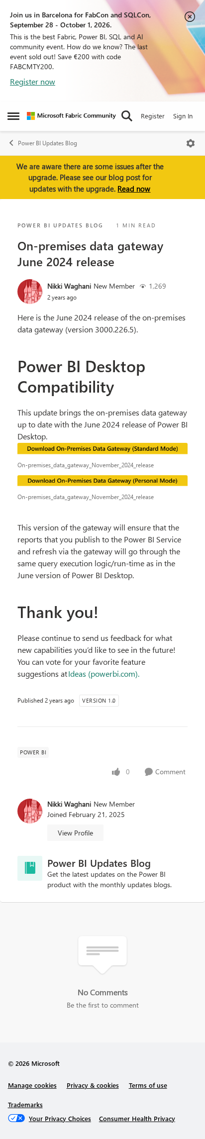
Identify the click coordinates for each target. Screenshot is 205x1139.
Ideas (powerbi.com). (103, 673)
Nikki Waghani (69, 286)
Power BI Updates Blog (47, 143)
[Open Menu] (191, 143)
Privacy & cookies (93, 1085)
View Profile (75, 832)
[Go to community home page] (71, 116)
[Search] (127, 116)
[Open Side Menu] (13, 115)
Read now (133, 189)
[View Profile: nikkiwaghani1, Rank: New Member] (29, 291)
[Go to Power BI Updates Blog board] (29, 868)
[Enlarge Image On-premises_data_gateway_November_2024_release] (102, 449)
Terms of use (148, 1085)
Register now (32, 81)
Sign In (183, 115)
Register (153, 115)
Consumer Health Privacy (137, 1118)
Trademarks (25, 1104)
